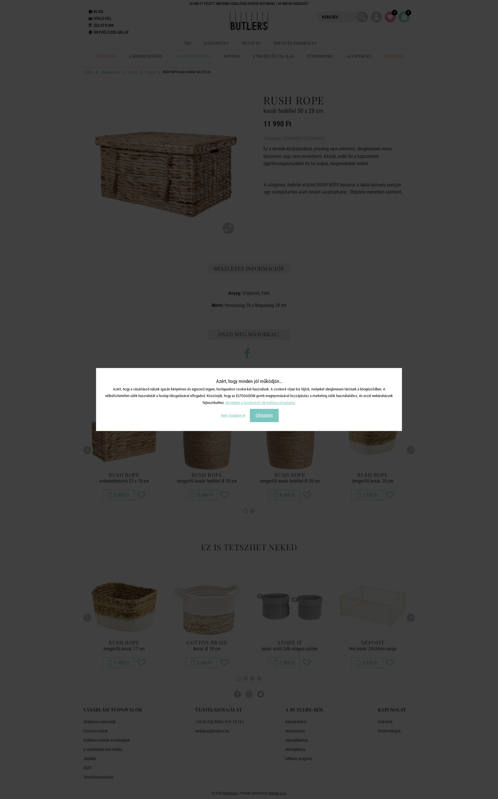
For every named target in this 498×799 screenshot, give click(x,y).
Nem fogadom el (233, 415)
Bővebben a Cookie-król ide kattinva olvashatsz (260, 403)
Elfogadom (264, 415)
